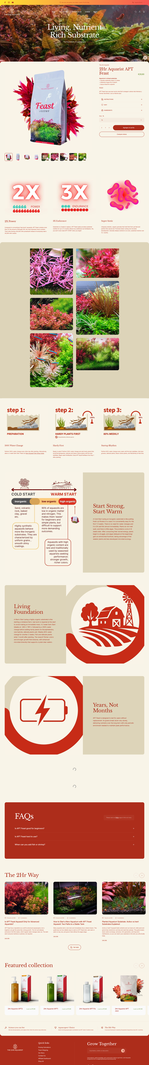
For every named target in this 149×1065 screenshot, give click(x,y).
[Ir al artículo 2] (18, 157)
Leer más (7, 938)
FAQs (117, 817)
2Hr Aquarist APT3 (15, 1009)
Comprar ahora (122, 134)
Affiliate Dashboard (44, 1058)
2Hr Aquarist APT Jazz (122, 1010)
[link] (26, 196)
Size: (101, 116)
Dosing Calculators (44, 1047)
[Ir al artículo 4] (36, 157)
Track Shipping (43, 1050)
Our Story (41, 1053)
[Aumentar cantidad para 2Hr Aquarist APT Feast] (110, 127)
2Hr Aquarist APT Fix (87, 1009)
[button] (145, 58)
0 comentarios (23, 918)
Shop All (41, 1061)
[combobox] (138, 2)
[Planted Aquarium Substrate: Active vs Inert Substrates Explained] (124, 898)
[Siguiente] (87, 111)
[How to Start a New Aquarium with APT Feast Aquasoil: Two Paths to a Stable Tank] (75, 898)
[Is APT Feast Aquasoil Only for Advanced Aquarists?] (26, 898)
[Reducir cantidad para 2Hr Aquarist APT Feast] (101, 127)
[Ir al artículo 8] (73, 157)
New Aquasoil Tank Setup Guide (35, 453)
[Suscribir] (123, 1050)
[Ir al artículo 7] (64, 157)
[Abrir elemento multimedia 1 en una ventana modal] (48, 108)
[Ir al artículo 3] (27, 157)
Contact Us (41, 1056)
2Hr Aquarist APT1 (51, 1009)
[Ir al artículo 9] (82, 157)
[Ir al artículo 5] (45, 157)
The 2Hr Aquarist (104, 65)
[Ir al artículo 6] (55, 157)
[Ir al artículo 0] (9, 157)
